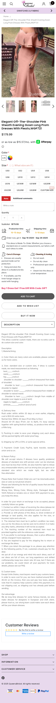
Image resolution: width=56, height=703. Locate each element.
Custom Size (47, 190)
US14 (47, 177)
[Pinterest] (3, 677)
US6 (47, 170)
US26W (33, 190)
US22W (7, 190)
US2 (20, 170)
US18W (33, 183)
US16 (7, 183)
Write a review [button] (28, 633)
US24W (20, 190)
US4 (33, 170)
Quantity (5, 212)
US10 (20, 177)
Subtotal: (6, 224)
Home (6, 16)
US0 (7, 170)
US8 (7, 177)
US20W (47, 183)
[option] (28, 11)
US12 (33, 177)
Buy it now (28, 316)
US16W (20, 183)
